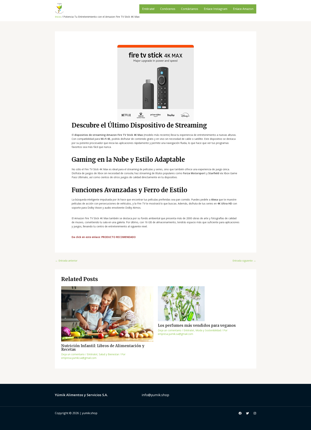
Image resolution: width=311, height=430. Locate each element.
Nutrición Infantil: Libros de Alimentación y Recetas (102, 348)
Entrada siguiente (244, 260)
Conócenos (167, 9)
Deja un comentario (73, 354)
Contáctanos (189, 9)
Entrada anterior (66, 260)
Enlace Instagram (215, 9)
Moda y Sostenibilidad (208, 330)
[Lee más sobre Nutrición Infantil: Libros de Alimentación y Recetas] (107, 313)
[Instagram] (254, 413)
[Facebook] (240, 413)
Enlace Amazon (243, 9)
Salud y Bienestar (109, 354)
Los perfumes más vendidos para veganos (197, 325)
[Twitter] (247, 413)
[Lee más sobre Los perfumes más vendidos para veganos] (181, 303)
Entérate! (148, 9)
